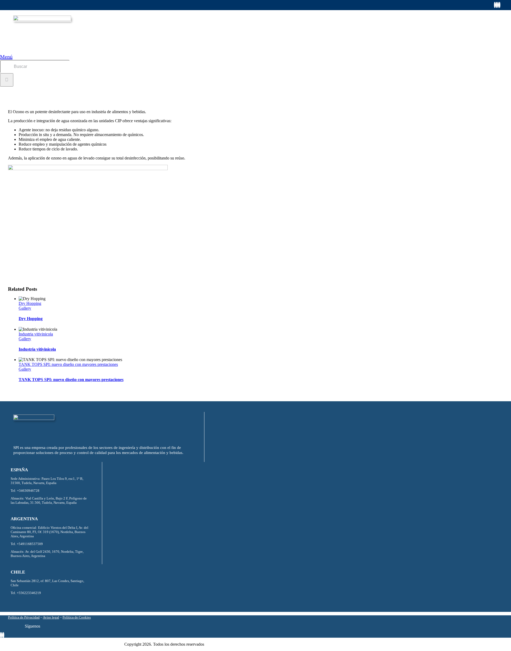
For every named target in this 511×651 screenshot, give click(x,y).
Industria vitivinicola (36, 334)
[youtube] (499, 5)
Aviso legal (51, 617)
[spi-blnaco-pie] (33, 418)
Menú (6, 57)
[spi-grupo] (42, 19)
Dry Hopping (30, 303)
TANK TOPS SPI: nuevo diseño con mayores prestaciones (68, 364)
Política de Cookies (77, 617)
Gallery (25, 308)
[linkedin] (498, 5)
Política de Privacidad (24, 617)
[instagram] (496, 5)
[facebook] (495, 5)
